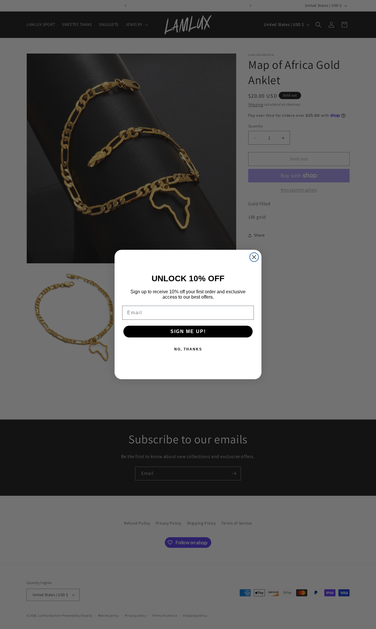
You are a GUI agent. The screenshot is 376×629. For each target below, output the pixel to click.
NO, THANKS (188, 349)
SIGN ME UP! (188, 331)
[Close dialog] (254, 257)
